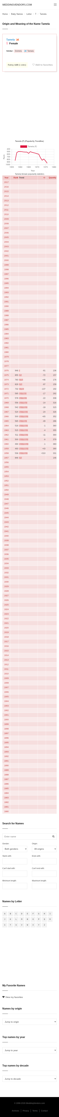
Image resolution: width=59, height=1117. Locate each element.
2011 (6, 210)
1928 (6, 591)
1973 (6, 384)
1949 (6, 494)
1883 (6, 798)
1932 (6, 573)
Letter (29, 14)
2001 (6, 256)
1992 (6, 297)
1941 (6, 531)
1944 (6, 517)
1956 (6, 462)
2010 (6, 214)
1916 (6, 646)
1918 (6, 637)
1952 (6, 481)
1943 (6, 522)
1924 (6, 609)
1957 (6, 458)
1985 (6, 329)
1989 (6, 311)
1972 (6, 389)
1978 (6, 361)
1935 (6, 559)
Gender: (5, 844)
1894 (6, 747)
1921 (6, 623)
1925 (6, 605)
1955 (6, 467)
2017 (6, 182)
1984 (6, 334)
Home (5, 14)
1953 (6, 476)
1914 (6, 655)
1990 (6, 306)
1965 (6, 421)
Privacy (26, 1111)
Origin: (35, 844)
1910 (6, 674)
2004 (6, 242)
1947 (6, 504)
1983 (6, 338)
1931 (6, 577)
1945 (6, 513)
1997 (6, 274)
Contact (44, 1111)
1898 (6, 729)
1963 (6, 430)
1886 (6, 784)
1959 (6, 449)
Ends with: (36, 856)
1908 (6, 683)
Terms (35, 1111)
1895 (6, 742)
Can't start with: (8, 868)
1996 (6, 279)
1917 (6, 641)
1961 (6, 439)
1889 (6, 770)
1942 (6, 527)
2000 (6, 260)
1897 (6, 733)
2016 (6, 187)
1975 (6, 375)
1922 (6, 618)
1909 (6, 678)
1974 (6, 380)
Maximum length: (39, 881)
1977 (6, 366)
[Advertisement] (29, 105)
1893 (6, 752)
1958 (6, 453)
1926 (6, 600)
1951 (6, 485)
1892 (6, 756)
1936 (6, 554)
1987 (6, 320)
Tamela (10, 39)
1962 (6, 435)
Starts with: (7, 856)
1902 (6, 710)
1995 (6, 283)
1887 (6, 779)
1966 (6, 416)
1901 (6, 715)
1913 (6, 660)
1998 (6, 269)
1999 (6, 265)
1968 (6, 407)
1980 (6, 352)
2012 (6, 205)
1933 (6, 568)
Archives (15, 1111)
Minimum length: (9, 881)
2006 (6, 233)
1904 (6, 701)
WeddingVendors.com (17, 4)
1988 (6, 315)
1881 (6, 807)
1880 (6, 811)
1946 (6, 508)
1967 (6, 412)
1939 (6, 540)
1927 (6, 596)
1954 (6, 472)
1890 (6, 765)
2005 (6, 237)
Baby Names (17, 14)
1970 (6, 398)
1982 (6, 343)
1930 (6, 582)
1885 (6, 788)
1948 (6, 499)
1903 (6, 706)
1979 (6, 357)
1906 (6, 692)
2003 (6, 246)
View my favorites (14, 997)
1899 (6, 724)
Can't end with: (38, 868)
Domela (18, 51)
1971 (6, 393)
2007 (6, 228)
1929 (6, 586)
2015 (6, 191)
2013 (6, 201)
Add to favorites (44, 65)
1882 (6, 802)
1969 (6, 403)
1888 (6, 775)
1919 (6, 632)
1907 (6, 687)
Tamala (30, 51)
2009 (6, 219)
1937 (6, 550)
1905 (6, 697)
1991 (6, 302)
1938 (6, 545)
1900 (6, 720)
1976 (6, 370)
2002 (6, 251)
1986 (6, 325)
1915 (6, 651)
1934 (6, 563)
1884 (6, 793)
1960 (6, 444)
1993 (6, 292)
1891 (6, 761)
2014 (6, 196)
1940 (6, 536)
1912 (6, 664)
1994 (6, 288)
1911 (6, 669)
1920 (6, 628)
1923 (6, 614)
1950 (6, 490)
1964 (6, 426)
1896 (6, 738)
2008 (6, 224)
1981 (6, 348)
